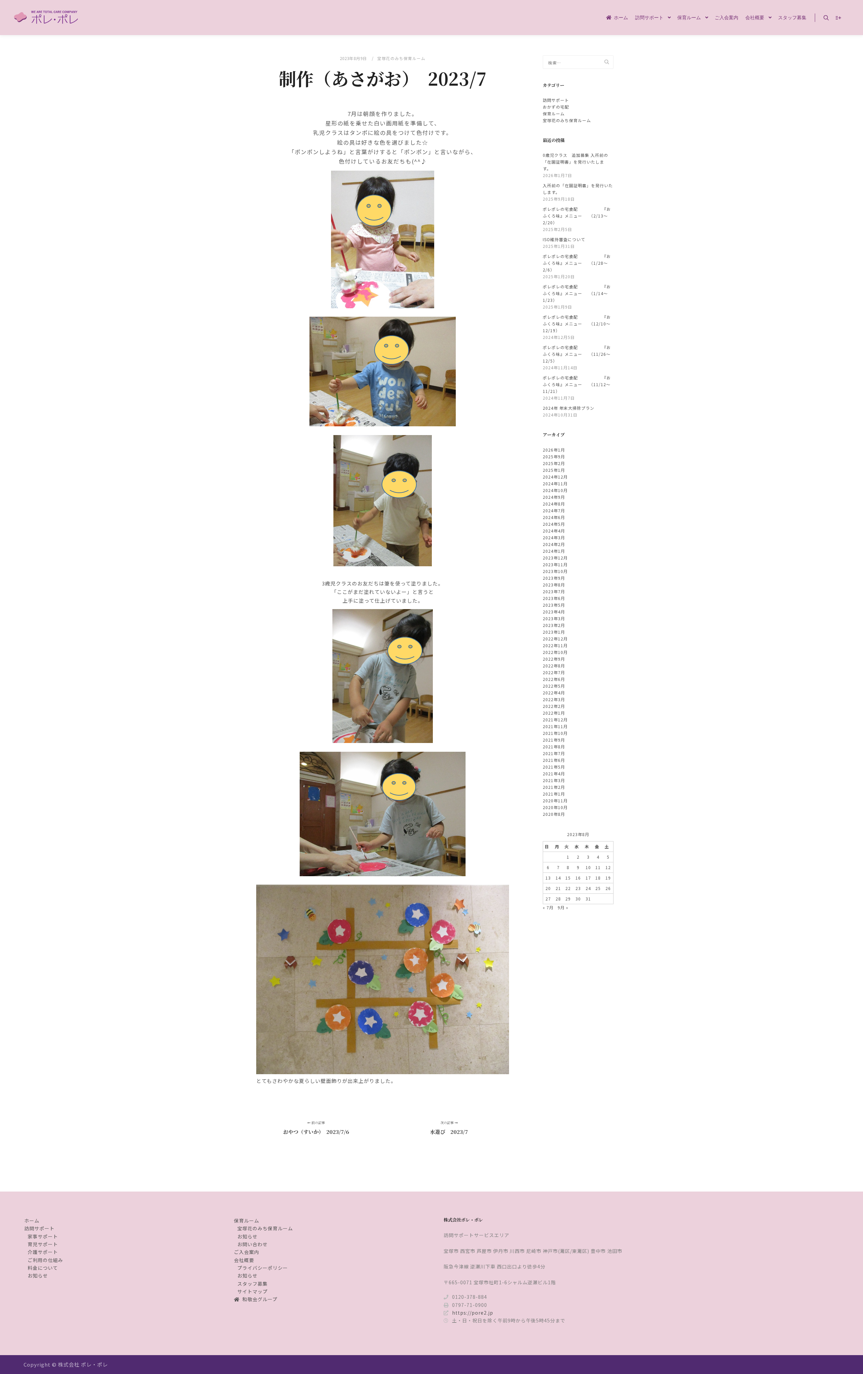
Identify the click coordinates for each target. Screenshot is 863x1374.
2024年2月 (554, 544)
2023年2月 (554, 625)
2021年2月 (554, 787)
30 (578, 898)
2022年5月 (554, 686)
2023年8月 (554, 585)
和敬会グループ (259, 1299)
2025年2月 (554, 463)
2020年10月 (555, 807)
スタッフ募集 (252, 1283)
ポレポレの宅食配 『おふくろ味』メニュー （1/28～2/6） (577, 263)
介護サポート (43, 1252)
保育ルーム (554, 113)
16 (578, 878)
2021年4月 (554, 773)
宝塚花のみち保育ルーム (401, 58)
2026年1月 (554, 450)
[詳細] (838, 17)
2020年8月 (554, 814)
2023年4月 (554, 611)
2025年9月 (554, 456)
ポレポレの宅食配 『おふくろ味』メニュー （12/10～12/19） (577, 323)
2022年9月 (554, 659)
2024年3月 (554, 537)
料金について (43, 1267)
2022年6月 (554, 679)
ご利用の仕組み (45, 1260)
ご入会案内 (246, 1252)
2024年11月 (555, 483)
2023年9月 (554, 578)
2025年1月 (554, 470)
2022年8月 (554, 665)
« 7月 (548, 907)
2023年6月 (554, 598)
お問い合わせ (252, 1244)
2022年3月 (554, 699)
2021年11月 (555, 726)
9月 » (563, 907)
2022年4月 (554, 692)
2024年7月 (554, 510)
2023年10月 (555, 571)
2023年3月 (554, 618)
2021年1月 (554, 794)
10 (588, 867)
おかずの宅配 (556, 107)
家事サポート (43, 1236)
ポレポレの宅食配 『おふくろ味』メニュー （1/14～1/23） (577, 293)
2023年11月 (555, 564)
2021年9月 (554, 740)
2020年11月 (555, 800)
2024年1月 (554, 551)
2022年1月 (554, 713)
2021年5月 (554, 767)
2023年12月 (555, 558)
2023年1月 (554, 632)
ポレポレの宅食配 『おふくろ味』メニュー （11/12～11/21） (577, 384)
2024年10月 (555, 490)
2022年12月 (555, 638)
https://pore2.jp (472, 1312)
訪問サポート (556, 100)
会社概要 (244, 1260)
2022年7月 (554, 672)
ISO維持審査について (564, 239)
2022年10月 (555, 652)
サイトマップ (252, 1291)
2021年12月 (555, 719)
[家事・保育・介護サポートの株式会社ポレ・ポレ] (47, 17)
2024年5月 (554, 524)
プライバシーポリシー (262, 1267)
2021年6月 (554, 760)
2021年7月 (554, 753)
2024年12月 (555, 477)
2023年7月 (554, 591)
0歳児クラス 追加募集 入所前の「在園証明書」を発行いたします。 (575, 161)
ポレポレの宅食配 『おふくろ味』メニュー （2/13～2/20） (577, 215)
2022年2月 (554, 706)
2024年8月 (554, 504)
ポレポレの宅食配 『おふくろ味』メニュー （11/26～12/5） (577, 354)
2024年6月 (554, 517)
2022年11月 (555, 645)
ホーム (31, 1220)
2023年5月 (554, 605)
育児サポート (43, 1244)
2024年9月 (554, 497)
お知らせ (38, 1275)
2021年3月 (554, 780)
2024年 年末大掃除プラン (568, 408)
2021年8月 (554, 746)
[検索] (826, 17)
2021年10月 (555, 733)
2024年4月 (554, 531)
